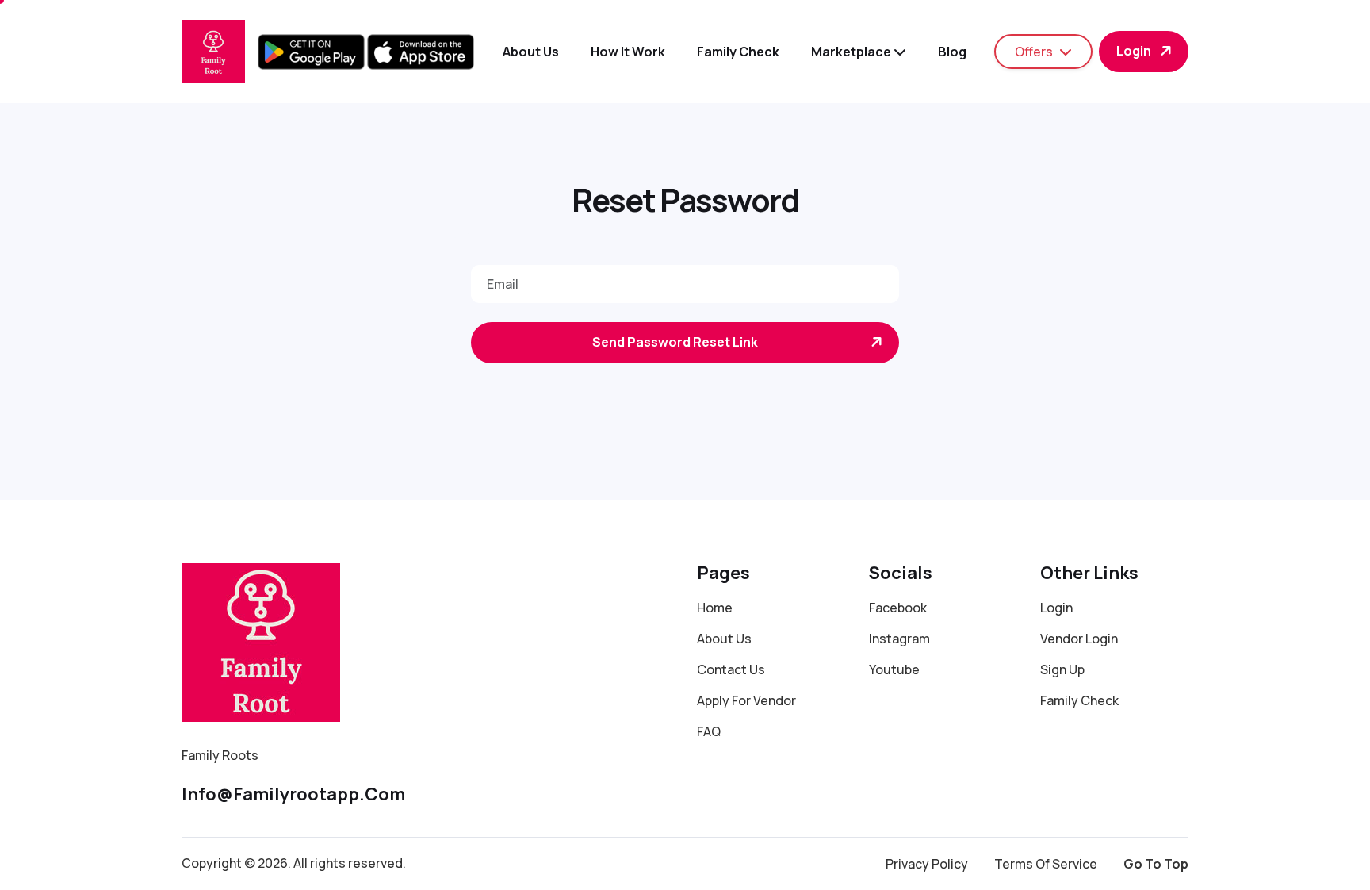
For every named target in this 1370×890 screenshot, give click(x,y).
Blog (952, 51)
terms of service (1045, 864)
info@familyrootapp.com (293, 794)
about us (531, 51)
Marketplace (852, 51)
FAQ (709, 731)
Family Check (738, 51)
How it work (628, 51)
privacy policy (927, 864)
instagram (899, 638)
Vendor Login (1079, 638)
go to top (1155, 864)
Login (1133, 50)
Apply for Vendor (746, 700)
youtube (894, 669)
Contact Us (731, 669)
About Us (724, 638)
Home (715, 607)
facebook (898, 607)
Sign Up (1062, 669)
